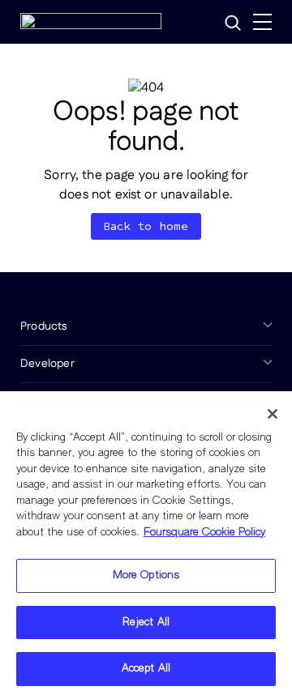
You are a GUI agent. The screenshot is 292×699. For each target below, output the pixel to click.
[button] (233, 23)
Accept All (146, 668)
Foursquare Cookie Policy (204, 532)
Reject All (146, 622)
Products (43, 326)
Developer (47, 364)
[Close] (272, 414)
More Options (146, 575)
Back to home (146, 226)
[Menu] (262, 21)
